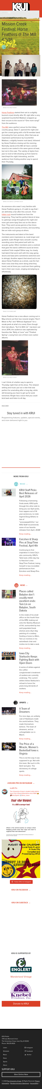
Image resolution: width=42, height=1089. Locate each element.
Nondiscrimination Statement (19, 1083)
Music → (24, 484)
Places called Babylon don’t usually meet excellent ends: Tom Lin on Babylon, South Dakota (27, 601)
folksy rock (6, 214)
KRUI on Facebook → (21, 890)
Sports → (23, 702)
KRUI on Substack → (21, 902)
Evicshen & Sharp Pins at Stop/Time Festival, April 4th (28, 542)
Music (5, 1055)
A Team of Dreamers (24, 710)
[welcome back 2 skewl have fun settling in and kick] (21, 859)
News (5, 1058)
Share (17, 54)
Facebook (29, 1051)
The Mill (5, 127)
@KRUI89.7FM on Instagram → (21, 783)
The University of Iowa (14, 1081)
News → (24, 585)
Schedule (6, 1051)
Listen (5, 1048)
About (5, 1065)
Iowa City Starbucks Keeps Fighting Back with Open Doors (29, 658)
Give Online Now (21, 1074)
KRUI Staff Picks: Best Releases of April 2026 (28, 493)
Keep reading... (25, 534)
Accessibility (34, 1083)
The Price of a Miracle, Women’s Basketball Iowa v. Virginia (29, 749)
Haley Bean (13, 48)
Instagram (29, 1048)
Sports (5, 1062)
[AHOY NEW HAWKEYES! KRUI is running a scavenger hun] (21, 818)
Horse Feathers (8, 112)
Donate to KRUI (21, 1003)
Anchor (28, 1055)
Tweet (25, 54)
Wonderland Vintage (21, 976)
